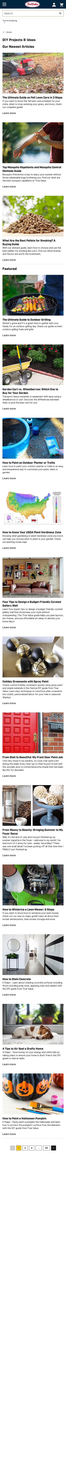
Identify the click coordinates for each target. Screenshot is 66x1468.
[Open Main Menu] (4, 4)
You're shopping (9, 20)
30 (46, 1148)
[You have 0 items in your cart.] (62, 4)
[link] (33, 84)
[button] (54, 5)
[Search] (60, 13)
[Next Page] (53, 1148)
